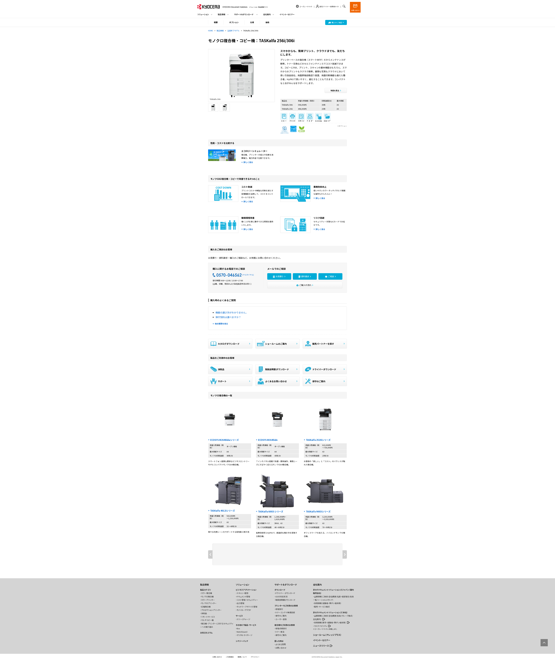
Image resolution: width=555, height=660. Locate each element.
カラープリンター (208, 599)
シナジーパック (242, 641)
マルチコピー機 (207, 620)
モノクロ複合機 (207, 596)
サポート (222, 381)
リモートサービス (208, 616)
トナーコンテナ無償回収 (285, 612)
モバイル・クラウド (244, 610)
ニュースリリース (321, 645)
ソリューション (242, 584)
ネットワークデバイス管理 (247, 606)
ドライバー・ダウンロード (285, 593)
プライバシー (255, 657)
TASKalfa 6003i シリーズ (270, 511)
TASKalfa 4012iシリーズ (222, 510)
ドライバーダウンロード (324, 369)
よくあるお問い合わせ (276, 381)
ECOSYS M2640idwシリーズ (224, 439)
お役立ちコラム (206, 632)
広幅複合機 (206, 606)
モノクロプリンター (209, 603)
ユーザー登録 (281, 619)
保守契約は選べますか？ (228, 317)
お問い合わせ (355, 10)
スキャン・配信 (242, 593)
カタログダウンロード (228, 343)
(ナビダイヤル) (248, 274)
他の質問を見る (221, 323)
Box (238, 628)
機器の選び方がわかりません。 (231, 312)
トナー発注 (279, 631)
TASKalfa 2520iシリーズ (318, 439)
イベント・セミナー (287, 14)
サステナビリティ (320, 626)
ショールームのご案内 (276, 343)
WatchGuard (242, 631)
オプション (234, 22)
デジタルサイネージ (244, 635)
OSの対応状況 (281, 596)
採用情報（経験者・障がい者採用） (327, 603)
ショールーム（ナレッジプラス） (327, 634)
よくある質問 (280, 644)
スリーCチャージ (243, 619)
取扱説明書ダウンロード (277, 369)
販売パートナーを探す (323, 343)
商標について (242, 657)
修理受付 (279, 609)
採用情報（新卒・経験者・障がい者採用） (330, 622)
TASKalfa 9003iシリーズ (318, 511)
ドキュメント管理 (243, 596)
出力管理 (240, 603)
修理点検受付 (281, 628)
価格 (267, 22)
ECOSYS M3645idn (268, 439)
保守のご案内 (318, 381)
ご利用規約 (230, 657)
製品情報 (204, 584)
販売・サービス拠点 (322, 606)
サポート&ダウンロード (285, 584)
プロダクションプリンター (211, 610)
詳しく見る (248, 162)
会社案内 (317, 584)
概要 (216, 22)
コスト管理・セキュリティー (247, 599)
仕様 (252, 22)
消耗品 (221, 369)
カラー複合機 (206, 593)
